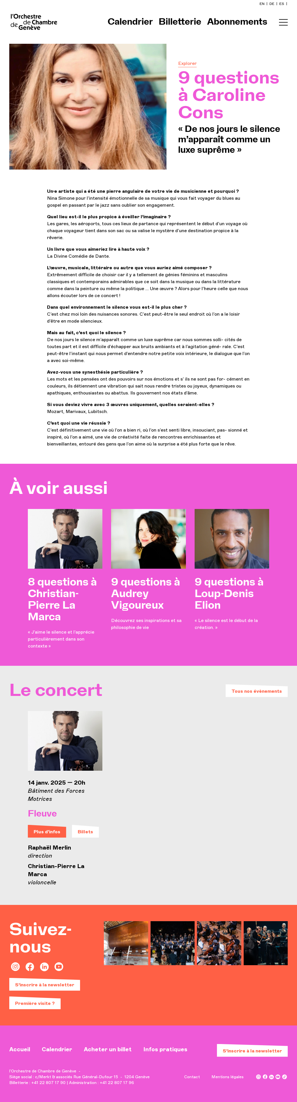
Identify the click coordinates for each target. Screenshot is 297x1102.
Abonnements (237, 22)
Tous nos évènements (256, 691)
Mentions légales (227, 1076)
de (272, 4)
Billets (85, 831)
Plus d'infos (47, 831)
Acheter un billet (108, 1049)
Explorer (187, 63)
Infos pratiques (165, 1049)
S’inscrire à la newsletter (44, 985)
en (262, 4)
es (282, 4)
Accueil (19, 1049)
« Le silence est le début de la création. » (229, 603)
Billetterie (180, 22)
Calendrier (130, 22)
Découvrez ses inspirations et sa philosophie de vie (146, 603)
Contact (192, 1076)
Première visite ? (35, 1003)
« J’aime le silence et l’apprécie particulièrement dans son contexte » (62, 613)
